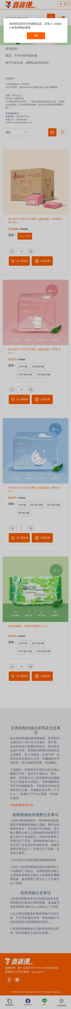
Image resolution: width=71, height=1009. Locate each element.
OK (36, 35)
